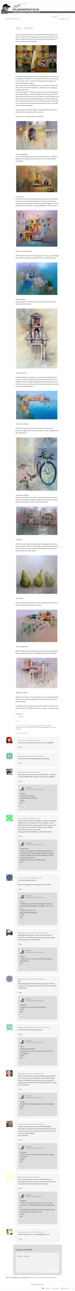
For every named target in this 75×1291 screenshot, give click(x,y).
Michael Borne (21, 979)
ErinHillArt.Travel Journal (24, 1027)
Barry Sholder (21, 756)
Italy (37, 725)
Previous (61, 18)
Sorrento (30, 727)
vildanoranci (21, 1232)
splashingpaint (45, 727)
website (33, 910)
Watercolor (36, 727)
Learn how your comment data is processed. (42, 1277)
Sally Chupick (21, 1073)
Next (67, 18)
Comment (53, 1269)
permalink (18, 729)
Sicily (26, 727)
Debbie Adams (22, 1124)
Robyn (19, 772)
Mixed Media (42, 725)
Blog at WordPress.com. (37, 1284)
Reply (20, 747)
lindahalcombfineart (23, 933)
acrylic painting (32, 725)
